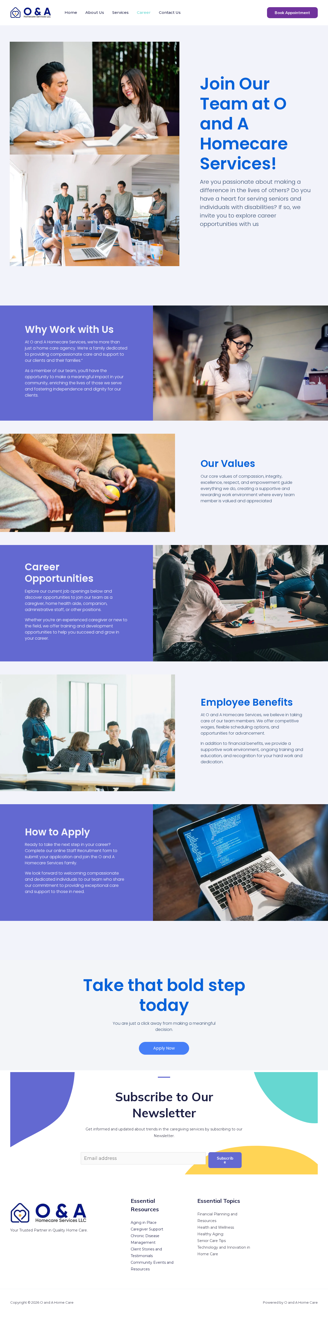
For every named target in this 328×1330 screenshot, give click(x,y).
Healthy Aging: (210, 1234)
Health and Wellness (215, 1227)
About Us (94, 12)
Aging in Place (144, 1222)
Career (144, 12)
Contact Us (170, 12)
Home (71, 12)
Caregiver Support (147, 1229)
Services (120, 12)
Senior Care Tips (211, 1240)
